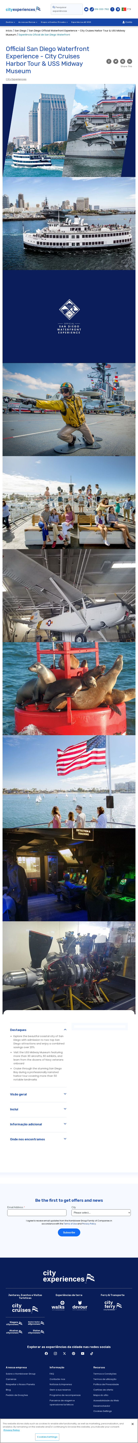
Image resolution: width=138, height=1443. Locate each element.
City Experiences (16, 79)
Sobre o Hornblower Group (21, 1373)
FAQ (52, 1373)
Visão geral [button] (18, 1094)
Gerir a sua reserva (60, 1389)
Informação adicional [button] (26, 1124)
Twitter (64, 1353)
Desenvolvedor (101, 1406)
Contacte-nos (57, 1379)
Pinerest (73, 1353)
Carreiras (11, 1379)
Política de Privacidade (106, 1384)
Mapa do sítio (100, 1395)
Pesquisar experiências (60, 9)
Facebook (46, 1353)
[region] (69, 1431)
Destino (9, 22)
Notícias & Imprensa (61, 1384)
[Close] (132, 1424)
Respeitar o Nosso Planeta (20, 1384)
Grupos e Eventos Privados (53, 22)
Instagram (55, 1353)
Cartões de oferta (103, 1389)
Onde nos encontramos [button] (27, 1139)
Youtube (82, 1353)
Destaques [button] (18, 1030)
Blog (8, 1389)
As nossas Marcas (27, 22)
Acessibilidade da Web (106, 1400)
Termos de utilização (104, 1379)
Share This (126, 66)
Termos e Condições (104, 1373)
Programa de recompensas (65, 1395)
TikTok (91, 1353)
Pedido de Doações (17, 1395)
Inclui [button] (14, 1109)
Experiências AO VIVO (81, 22)
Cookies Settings (102, 1411)
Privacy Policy (12, 1430)
